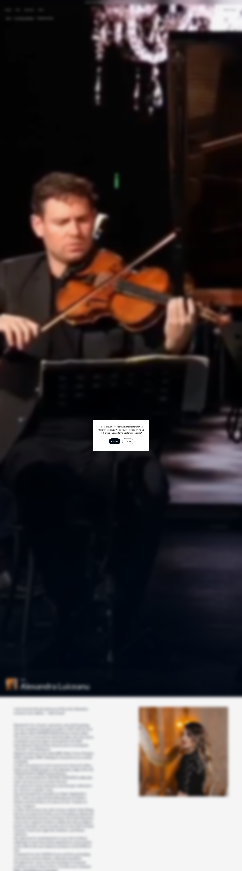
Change (128, 441)
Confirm (114, 441)
